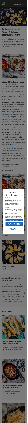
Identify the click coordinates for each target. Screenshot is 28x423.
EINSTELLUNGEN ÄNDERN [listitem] (14, 229)
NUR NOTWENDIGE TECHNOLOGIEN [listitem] (14, 224)
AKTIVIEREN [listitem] (14, 220)
